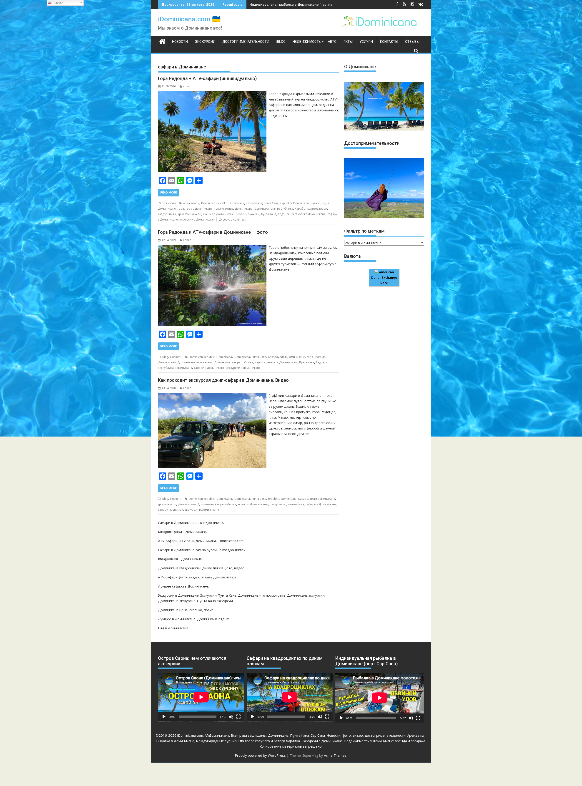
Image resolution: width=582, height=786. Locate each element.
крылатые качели (189, 214)
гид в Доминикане (292, 357)
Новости (180, 42)
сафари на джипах (170, 510)
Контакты (389, 42)
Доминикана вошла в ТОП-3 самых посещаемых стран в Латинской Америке (313, 4)
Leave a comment (234, 219)
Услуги (366, 42)
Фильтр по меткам (364, 231)
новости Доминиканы (282, 362)
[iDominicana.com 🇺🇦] (162, 40)
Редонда (284, 214)
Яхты (348, 42)
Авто (332, 42)
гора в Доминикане (199, 209)
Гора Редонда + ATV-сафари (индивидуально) (207, 78)
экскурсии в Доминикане (197, 219)
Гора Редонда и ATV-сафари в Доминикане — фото (213, 232)
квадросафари (317, 209)
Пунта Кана (268, 214)
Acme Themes (335, 755)
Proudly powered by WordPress (260, 755)
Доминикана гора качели (195, 362)
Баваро (316, 203)
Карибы (300, 209)
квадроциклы (167, 214)
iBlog (281, 42)
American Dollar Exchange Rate (384, 277)
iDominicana (254, 203)
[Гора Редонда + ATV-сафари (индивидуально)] (212, 93)
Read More (168, 192)
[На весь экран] (238, 716)
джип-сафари (167, 504)
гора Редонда (223, 209)
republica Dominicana (294, 203)
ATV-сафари (191, 203)
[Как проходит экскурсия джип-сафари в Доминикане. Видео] (212, 395)
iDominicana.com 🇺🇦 (189, 19)
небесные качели (247, 214)
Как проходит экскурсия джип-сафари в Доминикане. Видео (223, 380)
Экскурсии (205, 42)
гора (181, 209)
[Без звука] (231, 716)
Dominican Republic (214, 203)
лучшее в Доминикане (218, 214)
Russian (57, 3)
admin (187, 86)
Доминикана (244, 209)
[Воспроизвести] (164, 716)
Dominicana (236, 203)
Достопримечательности (245, 42)
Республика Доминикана (308, 214)
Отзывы (412, 42)
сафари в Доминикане (209, 368)
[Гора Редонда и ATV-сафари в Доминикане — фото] (212, 247)
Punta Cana (271, 203)
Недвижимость (307, 42)
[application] (201, 697)
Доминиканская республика (273, 209)
